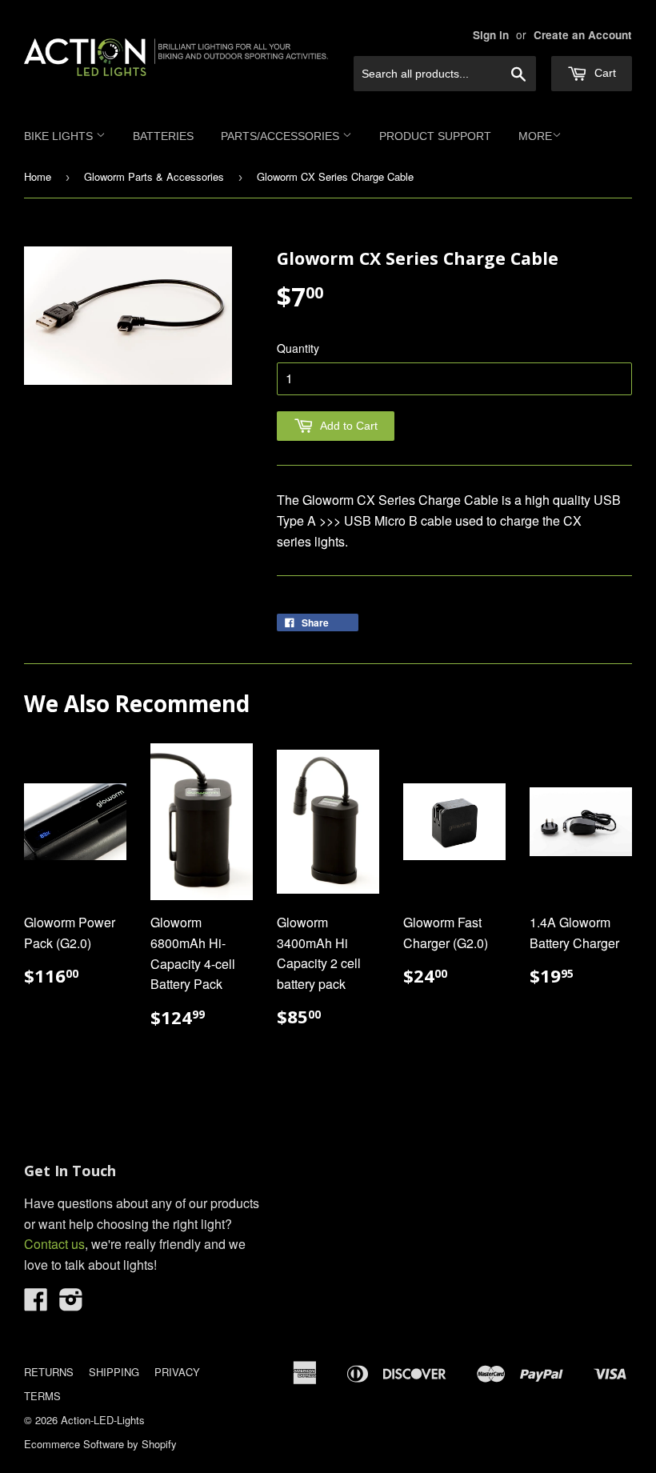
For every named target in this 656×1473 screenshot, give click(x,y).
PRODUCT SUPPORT (435, 136)
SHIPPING (114, 1371)
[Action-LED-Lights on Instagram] (71, 1304)
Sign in (491, 34)
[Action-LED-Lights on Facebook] (36, 1304)
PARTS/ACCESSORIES (281, 136)
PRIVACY (177, 1371)
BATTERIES (163, 136)
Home (37, 176)
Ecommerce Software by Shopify (100, 1443)
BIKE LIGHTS (60, 136)
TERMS (42, 1395)
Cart (603, 72)
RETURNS (49, 1371)
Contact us (54, 1244)
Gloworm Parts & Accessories (154, 176)
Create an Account (583, 34)
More (535, 136)
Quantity (298, 348)
